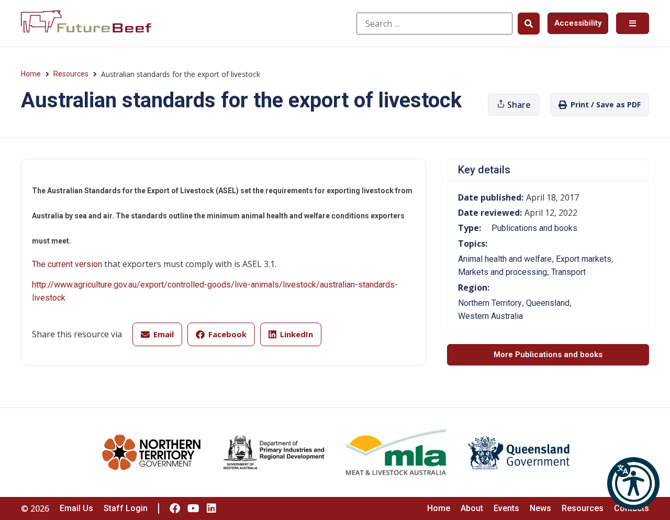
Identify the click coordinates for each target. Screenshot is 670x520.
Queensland (548, 303)
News (540, 508)
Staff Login (126, 508)
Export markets (583, 259)
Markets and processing (502, 272)
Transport (568, 272)
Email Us (76, 508)
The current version (67, 264)
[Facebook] (175, 508)
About (472, 508)
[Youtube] (193, 508)
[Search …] (434, 24)
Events (506, 508)
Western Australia (490, 316)
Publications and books (534, 228)
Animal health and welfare (505, 259)
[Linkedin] (211, 508)
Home (31, 74)
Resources (70, 74)
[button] (633, 483)
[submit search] (529, 24)
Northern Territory (490, 303)
